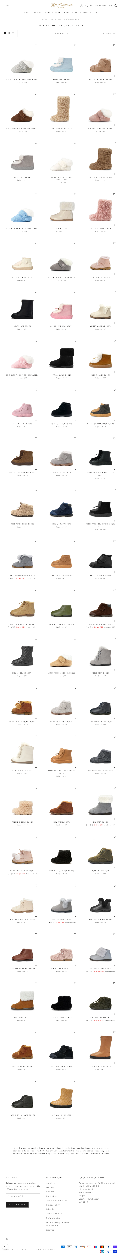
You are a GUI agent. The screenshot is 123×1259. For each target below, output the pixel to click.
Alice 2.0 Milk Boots (22, 771)
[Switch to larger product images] (5, 33)
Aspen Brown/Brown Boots (22, 473)
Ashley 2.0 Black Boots (100, 920)
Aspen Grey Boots (22, 177)
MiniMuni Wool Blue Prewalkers (22, 228)
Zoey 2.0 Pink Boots (100, 277)
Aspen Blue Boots (61, 79)
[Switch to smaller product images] (9, 33)
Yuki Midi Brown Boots (100, 177)
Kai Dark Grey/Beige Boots (100, 424)
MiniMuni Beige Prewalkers (61, 673)
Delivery (50, 1187)
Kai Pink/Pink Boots (22, 424)
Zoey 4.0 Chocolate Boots (101, 624)
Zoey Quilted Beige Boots (22, 624)
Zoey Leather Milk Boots (22, 920)
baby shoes (51, 1153)
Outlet (94, 12)
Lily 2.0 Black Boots (22, 673)
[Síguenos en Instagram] (7, 1238)
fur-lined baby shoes (66, 1153)
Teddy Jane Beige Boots (22, 524)
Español (20, 1249)
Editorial (50, 1209)
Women (84, 12)
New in (49, 12)
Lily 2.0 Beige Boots (61, 1115)
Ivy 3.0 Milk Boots (62, 228)
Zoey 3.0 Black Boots (100, 575)
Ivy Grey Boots (100, 822)
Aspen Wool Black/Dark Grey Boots (100, 525)
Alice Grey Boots (100, 673)
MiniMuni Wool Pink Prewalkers (22, 375)
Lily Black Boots (22, 326)
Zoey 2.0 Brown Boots (22, 1066)
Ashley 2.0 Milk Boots (100, 326)
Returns (50, 1192)
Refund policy (53, 1218)
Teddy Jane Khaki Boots (101, 1017)
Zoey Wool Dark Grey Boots (101, 771)
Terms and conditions (57, 1200)
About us (50, 1183)
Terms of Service (54, 1213)
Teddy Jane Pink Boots (61, 968)
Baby (74, 12)
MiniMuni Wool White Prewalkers (61, 178)
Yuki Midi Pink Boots (100, 228)
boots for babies (83, 1153)
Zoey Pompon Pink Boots (22, 871)
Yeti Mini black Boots (61, 1017)
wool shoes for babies (100, 1153)
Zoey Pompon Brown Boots (22, 722)
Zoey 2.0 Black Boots (61, 424)
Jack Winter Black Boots (22, 1115)
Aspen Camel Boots (100, 375)
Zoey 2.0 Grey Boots (61, 473)
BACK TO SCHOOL (33, 12)
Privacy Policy (53, 1205)
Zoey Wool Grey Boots (61, 722)
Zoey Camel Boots (62, 822)
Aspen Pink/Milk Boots (61, 326)
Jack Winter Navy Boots (101, 722)
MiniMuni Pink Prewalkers (101, 128)
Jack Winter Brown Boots (22, 968)
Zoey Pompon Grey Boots (22, 575)
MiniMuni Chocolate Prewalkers (22, 128)
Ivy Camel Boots (22, 1017)
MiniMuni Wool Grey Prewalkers (22, 79)
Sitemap (50, 1230)
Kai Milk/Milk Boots (22, 277)
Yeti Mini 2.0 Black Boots (61, 871)
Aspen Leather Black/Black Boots (100, 474)
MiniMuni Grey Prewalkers (61, 277)
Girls (58, 12)
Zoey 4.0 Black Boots (61, 1066)
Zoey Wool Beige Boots (100, 79)
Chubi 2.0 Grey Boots (100, 968)
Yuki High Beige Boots (61, 128)
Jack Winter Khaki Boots (61, 624)
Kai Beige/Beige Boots (61, 575)
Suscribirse (17, 1204)
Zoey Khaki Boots (100, 871)
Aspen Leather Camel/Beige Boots (61, 772)
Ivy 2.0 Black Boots (61, 375)
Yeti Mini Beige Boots (22, 822)
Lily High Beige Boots (100, 1066)
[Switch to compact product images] (13, 33)
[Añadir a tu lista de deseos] (36, 45)
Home (45, 19)
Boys (67, 12)
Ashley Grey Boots (61, 920)
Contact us (51, 1196)
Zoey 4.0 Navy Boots (61, 524)
